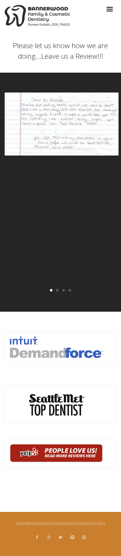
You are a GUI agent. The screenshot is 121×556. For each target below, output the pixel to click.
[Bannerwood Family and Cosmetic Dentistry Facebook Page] (37, 537)
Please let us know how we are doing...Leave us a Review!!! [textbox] (60, 51)
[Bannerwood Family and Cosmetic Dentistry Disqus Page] (72, 537)
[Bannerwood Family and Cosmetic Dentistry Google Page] (84, 537)
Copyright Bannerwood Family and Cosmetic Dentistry (60, 522)
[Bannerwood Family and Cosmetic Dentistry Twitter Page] (60, 537)
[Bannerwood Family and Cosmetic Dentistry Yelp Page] (49, 537)
